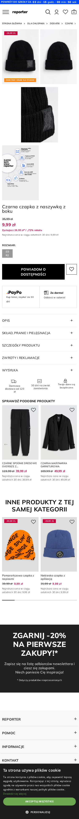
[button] (74, 12)
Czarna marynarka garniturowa (54, 465)
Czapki (69, 23)
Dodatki (55, 23)
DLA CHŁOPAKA (35, 23)
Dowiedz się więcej (14, 793)
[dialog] (39, 791)
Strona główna (12, 23)
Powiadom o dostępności (33, 271)
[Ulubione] (65, 12)
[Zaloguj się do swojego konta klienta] (56, 12)
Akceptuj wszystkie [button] (39, 801)
